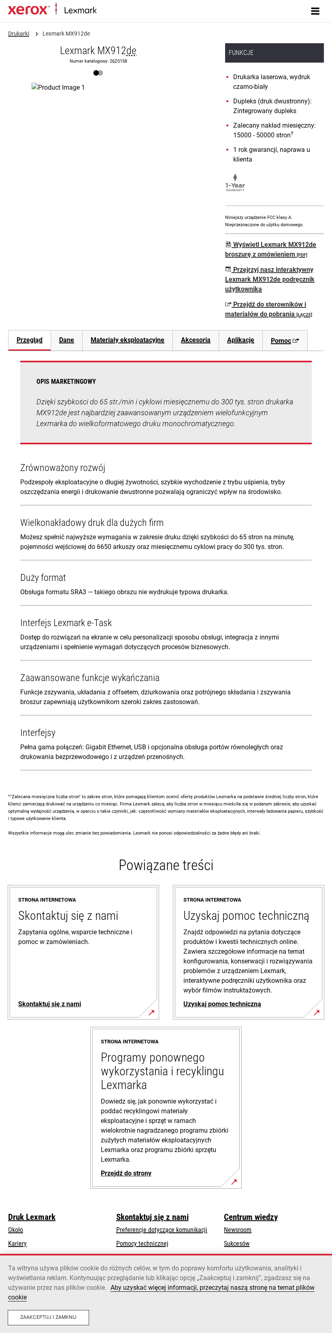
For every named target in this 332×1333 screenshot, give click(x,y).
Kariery (17, 1243)
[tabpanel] (166, 567)
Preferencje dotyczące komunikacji (161, 1230)
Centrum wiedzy (251, 1217)
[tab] (29, 340)
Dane (66, 340)
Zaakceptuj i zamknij (48, 1317)
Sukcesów (236, 1243)
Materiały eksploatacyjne (127, 340)
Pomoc (281, 341)
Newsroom (237, 1230)
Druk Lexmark (31, 1217)
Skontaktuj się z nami (152, 1217)
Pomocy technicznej (142, 1243)
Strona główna (112, 10)
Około (15, 1230)
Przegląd (30, 340)
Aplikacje (240, 340)
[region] (166, 1293)
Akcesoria (196, 340)
